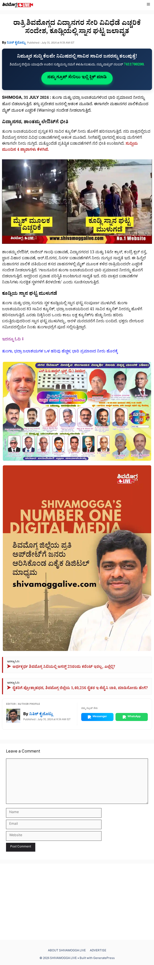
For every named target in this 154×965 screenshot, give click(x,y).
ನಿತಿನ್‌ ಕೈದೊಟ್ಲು (16, 43)
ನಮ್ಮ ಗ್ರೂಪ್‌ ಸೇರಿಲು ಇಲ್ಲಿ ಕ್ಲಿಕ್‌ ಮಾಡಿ (77, 77)
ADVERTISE (98, 951)
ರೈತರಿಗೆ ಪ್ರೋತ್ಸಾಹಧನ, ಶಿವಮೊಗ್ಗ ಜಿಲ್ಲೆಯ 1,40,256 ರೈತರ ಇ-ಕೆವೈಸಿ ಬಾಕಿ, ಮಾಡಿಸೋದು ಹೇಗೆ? (77, 688)
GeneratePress (104, 958)
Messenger (100, 717)
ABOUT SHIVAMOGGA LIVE (67, 951)
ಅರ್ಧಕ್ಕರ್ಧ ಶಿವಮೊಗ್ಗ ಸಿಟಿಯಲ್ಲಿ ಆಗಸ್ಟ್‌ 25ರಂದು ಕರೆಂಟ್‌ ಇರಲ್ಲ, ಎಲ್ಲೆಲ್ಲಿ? (61, 667)
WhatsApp (134, 717)
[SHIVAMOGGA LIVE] (17, 5)
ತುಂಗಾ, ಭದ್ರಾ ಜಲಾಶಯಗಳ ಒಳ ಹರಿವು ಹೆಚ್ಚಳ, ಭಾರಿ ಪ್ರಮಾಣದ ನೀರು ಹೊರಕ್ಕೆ (60, 352)
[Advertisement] (77, 902)
